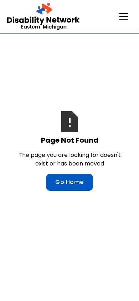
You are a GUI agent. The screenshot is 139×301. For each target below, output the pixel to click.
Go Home (69, 182)
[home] (43, 16)
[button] (123, 16)
